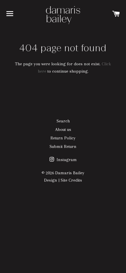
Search (63, 121)
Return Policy (63, 138)
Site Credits (71, 180)
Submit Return (63, 146)
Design (50, 180)
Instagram (66, 159)
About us (63, 129)
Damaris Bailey (69, 172)
